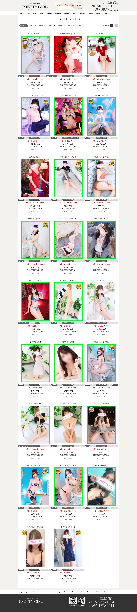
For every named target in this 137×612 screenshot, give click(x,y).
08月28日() (61, 25)
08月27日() (52, 25)
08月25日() (33, 25)
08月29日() (71, 25)
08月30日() (81, 25)
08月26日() (42, 25)
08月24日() (23, 25)
